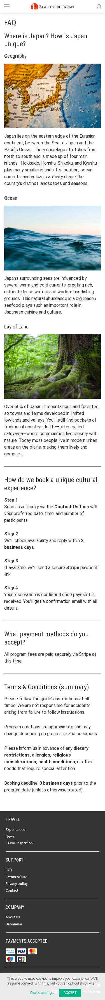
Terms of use (16, 877)
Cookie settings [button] (42, 992)
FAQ (9, 870)
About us (13, 917)
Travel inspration (19, 843)
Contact (12, 890)
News (10, 836)
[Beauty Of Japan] (52, 5)
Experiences (15, 829)
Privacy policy (16, 884)
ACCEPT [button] (70, 993)
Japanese (14, 924)
